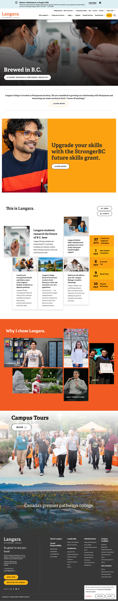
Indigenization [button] (58, 10)
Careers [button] (95, 10)
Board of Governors (72, 545)
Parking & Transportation (107, 552)
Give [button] (89, 10)
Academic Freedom (72, 562)
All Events (104, 214)
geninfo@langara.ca (9, 571)
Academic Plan (71, 551)
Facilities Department (106, 549)
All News (104, 208)
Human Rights (53, 556)
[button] (69, 10)
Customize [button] (88, 596)
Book (22, 428)
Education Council (88, 552)
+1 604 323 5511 (8, 568)
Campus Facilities (104, 540)
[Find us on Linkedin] (11, 589)
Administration (90, 539)
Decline (100, 596)
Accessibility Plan (54, 554)
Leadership (71, 539)
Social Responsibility (55, 544)
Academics (71, 548)
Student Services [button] (88, 15)
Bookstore (103, 544)
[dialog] (100, 592)
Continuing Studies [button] (81, 10)
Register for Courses (16, 582)
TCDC (68, 564)
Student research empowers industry (27, 77)
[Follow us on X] (14, 589)
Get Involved (106, 566)
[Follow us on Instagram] (19, 589)
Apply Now (11, 577)
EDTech (69, 567)
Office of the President (73, 542)
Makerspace (104, 547)
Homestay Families (106, 574)
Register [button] (78, 15)
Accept (110, 596)
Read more (16, 356)
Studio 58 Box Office (106, 577)
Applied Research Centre (107, 571)
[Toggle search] (114, 15)
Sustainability (53, 551)
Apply (109, 15)
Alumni (103, 569)
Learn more (59, 104)
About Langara (56, 539)
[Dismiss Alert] (100, 2)
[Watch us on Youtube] (16, 589)
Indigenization (53, 549)
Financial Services (88, 555)
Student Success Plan (72, 554)
